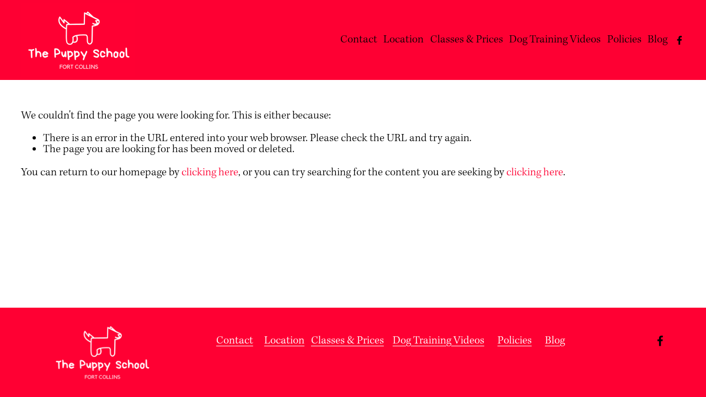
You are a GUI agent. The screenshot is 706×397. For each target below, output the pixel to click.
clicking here (209, 172)
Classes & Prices (466, 40)
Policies (624, 40)
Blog (657, 40)
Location (403, 40)
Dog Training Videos (555, 40)
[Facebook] (679, 40)
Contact (358, 40)
